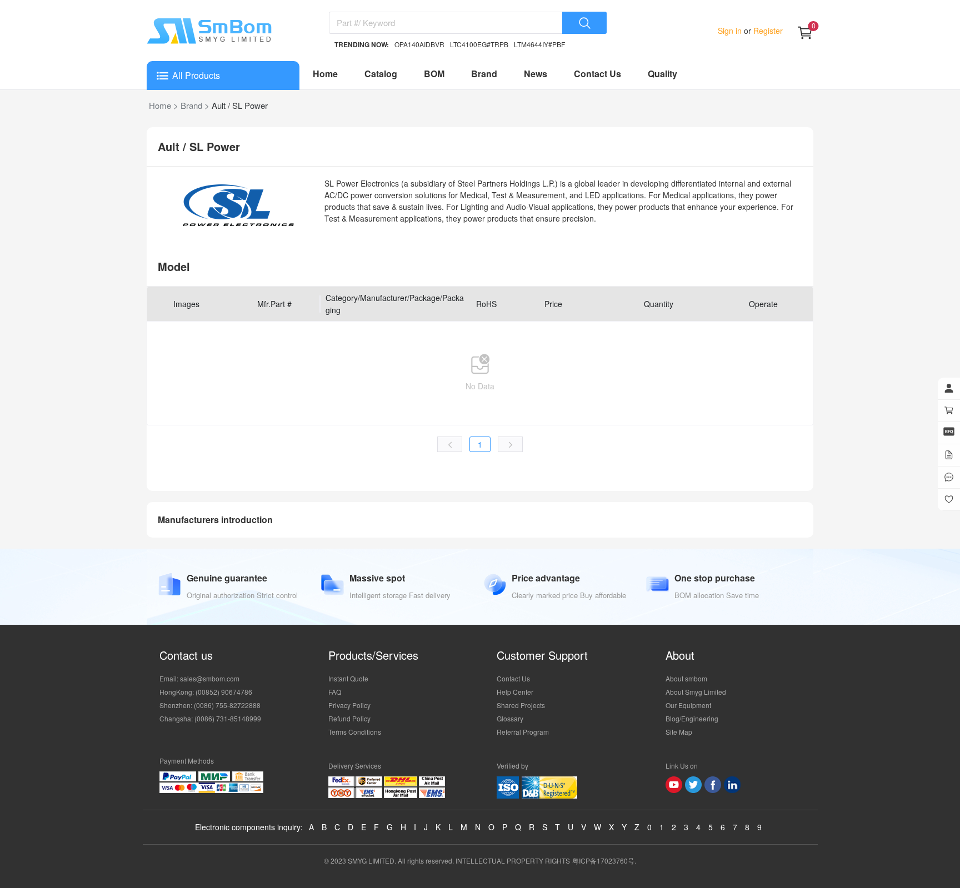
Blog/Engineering (692, 718)
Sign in (731, 30)
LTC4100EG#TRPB (479, 44)
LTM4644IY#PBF (539, 44)
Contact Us (597, 73)
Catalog (380, 73)
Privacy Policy (349, 705)
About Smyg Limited (696, 691)
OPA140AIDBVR (419, 44)
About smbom (686, 678)
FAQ (334, 691)
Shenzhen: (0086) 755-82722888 (210, 705)
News (535, 73)
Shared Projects (521, 705)
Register (767, 30)
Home (325, 73)
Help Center (515, 691)
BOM (434, 73)
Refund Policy (349, 718)
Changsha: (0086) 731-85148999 (210, 718)
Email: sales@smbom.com (199, 678)
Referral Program (523, 731)
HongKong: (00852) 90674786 (205, 691)
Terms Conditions (354, 731)
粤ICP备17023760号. (604, 860)
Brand (484, 73)
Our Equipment (688, 705)
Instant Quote (348, 678)
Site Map (679, 731)
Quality (662, 73)
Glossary (510, 718)
